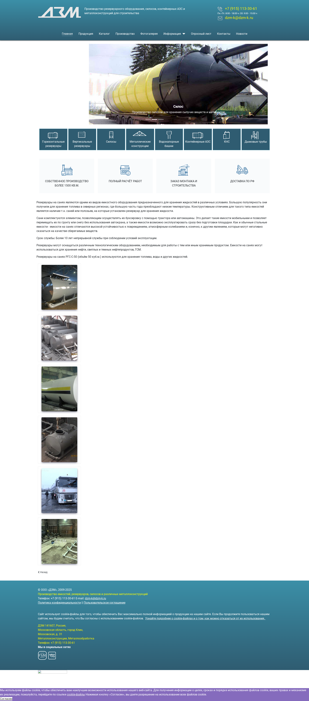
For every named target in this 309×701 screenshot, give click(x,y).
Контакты (223, 33)
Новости (241, 33)
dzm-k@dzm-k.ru (95, 598)
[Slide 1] (148, 119)
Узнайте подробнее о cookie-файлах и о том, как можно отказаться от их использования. (205, 618)
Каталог (104, 33)
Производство (125, 33)
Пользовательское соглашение (104, 602)
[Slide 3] (161, 119)
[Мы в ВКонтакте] (52, 654)
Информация (172, 33)
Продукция (86, 33)
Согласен (6, 698)
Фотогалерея (149, 33)
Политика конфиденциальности (59, 602)
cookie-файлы (76, 694)
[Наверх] (302, 694)
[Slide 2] (154, 119)
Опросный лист (201, 33)
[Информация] (183, 34)
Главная (67, 33)
